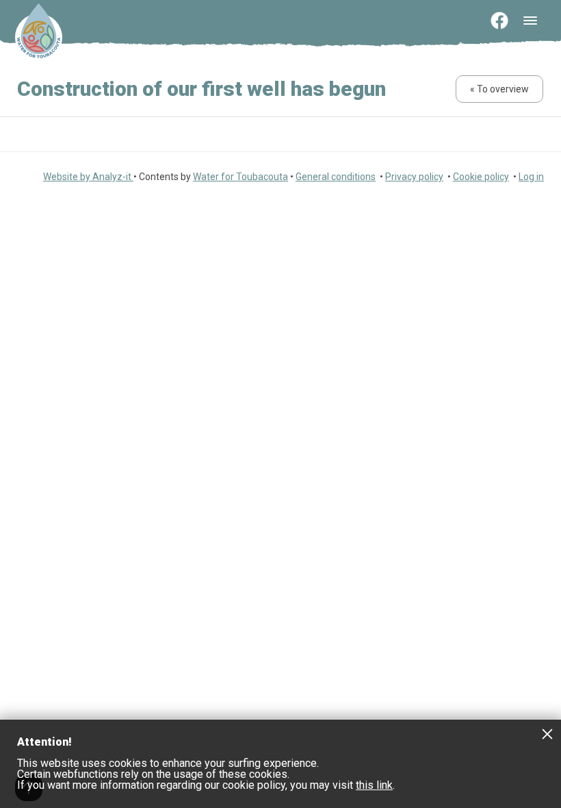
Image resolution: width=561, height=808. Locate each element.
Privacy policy (414, 176)
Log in (531, 176)
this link (374, 785)
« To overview (499, 89)
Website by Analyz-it (88, 176)
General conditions (336, 176)
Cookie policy (481, 176)
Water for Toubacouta (240, 176)
